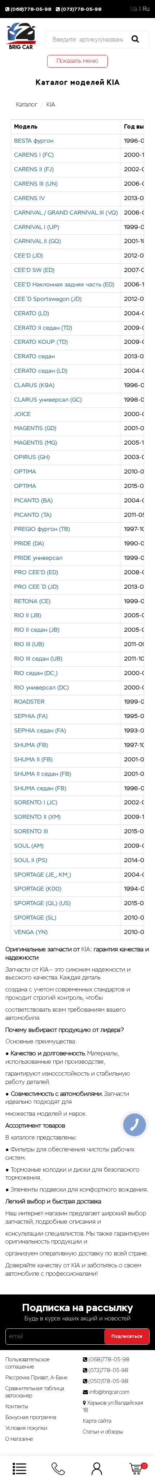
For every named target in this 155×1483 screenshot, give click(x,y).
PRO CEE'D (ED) (36, 573)
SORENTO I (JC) (35, 803)
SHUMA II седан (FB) (42, 774)
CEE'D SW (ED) (34, 270)
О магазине (19, 1439)
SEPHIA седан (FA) (40, 731)
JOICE (22, 415)
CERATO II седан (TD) (43, 328)
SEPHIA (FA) (31, 716)
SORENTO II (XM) (37, 817)
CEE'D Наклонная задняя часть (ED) (64, 285)
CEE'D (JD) (28, 256)
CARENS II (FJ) (34, 170)
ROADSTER (29, 702)
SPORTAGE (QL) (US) (42, 904)
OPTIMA (25, 472)
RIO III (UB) (29, 645)
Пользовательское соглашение (27, 1363)
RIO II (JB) (27, 616)
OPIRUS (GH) (32, 458)
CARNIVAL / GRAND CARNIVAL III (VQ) (66, 213)
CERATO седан (34, 357)
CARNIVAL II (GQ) (37, 242)
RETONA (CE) (32, 602)
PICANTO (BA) (33, 501)
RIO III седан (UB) (38, 659)
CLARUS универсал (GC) (48, 400)
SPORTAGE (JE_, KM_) (42, 875)
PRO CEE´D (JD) (36, 587)
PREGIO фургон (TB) (42, 529)
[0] (135, 1468)
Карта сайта (97, 1421)
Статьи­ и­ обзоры (103, 1432)
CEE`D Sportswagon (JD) (47, 299)
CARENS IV (29, 199)
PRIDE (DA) (29, 544)
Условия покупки (26, 1428)
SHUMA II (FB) (33, 760)
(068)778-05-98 (31, 9)
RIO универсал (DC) (41, 688)
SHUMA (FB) (31, 745)
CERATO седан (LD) (40, 371)
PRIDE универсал (38, 558)
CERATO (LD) (31, 314)
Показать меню (77, 60)
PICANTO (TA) (33, 515)
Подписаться (126, 1336)
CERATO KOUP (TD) (41, 342)
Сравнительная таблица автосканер (34, 1391)
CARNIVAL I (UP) (36, 227)
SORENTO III (31, 832)
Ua (133, 8)
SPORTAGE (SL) (35, 918)
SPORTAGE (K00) (37, 889)
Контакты (16, 1406)
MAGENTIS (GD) (35, 429)
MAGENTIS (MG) (35, 443)
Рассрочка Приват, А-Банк (36, 1377)
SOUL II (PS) (30, 861)
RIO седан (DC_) (36, 673)
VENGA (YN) (31, 932)
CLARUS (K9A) (34, 386)
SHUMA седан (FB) (40, 789)
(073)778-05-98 (81, 9)
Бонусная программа (30, 1417)
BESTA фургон (33, 141)
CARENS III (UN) (36, 184)
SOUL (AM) (29, 846)
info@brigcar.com (109, 1392)
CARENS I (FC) (34, 155)
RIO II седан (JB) (36, 630)
